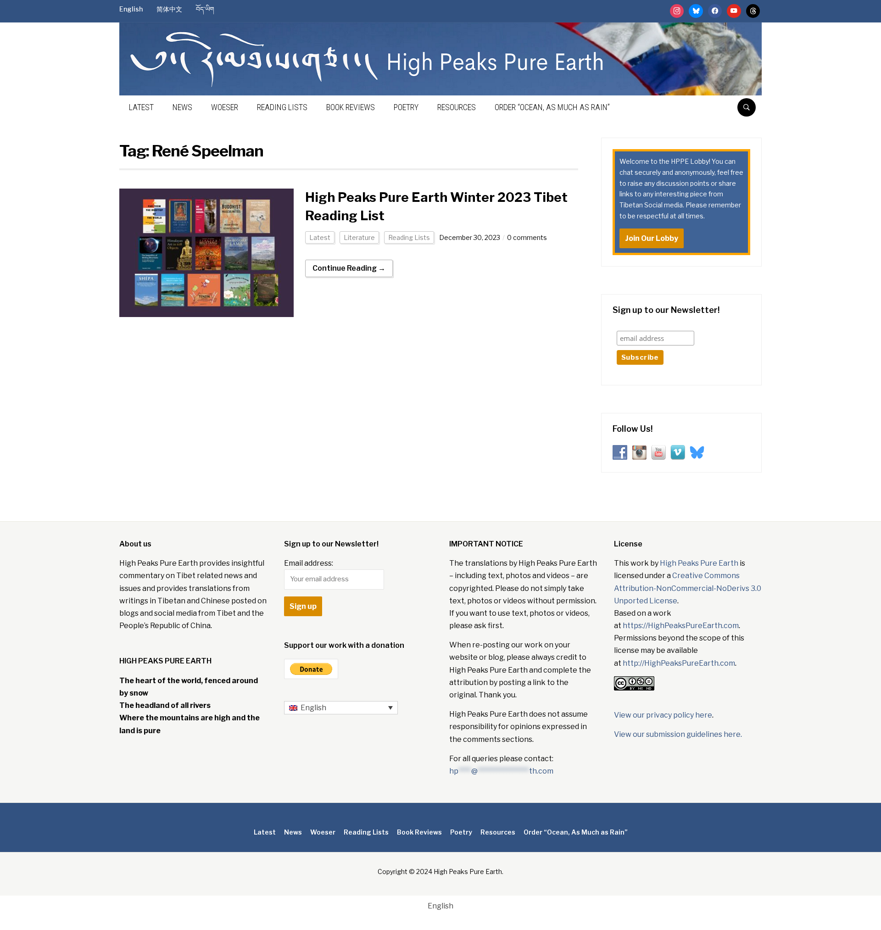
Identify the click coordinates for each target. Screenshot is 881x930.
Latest (141, 107)
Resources (456, 107)
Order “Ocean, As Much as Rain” (552, 107)
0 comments (527, 237)
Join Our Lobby (651, 238)
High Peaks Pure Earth (699, 563)
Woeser (224, 107)
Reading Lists (282, 107)
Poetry (406, 107)
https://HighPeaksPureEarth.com (681, 625)
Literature (359, 237)
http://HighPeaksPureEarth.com (679, 663)
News (182, 107)
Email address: (308, 563)
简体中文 (169, 9)
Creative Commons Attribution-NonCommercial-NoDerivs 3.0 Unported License (687, 588)
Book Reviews (350, 107)
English (131, 9)
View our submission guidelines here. (678, 734)
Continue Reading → (348, 268)
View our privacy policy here (663, 715)
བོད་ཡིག (205, 9)
